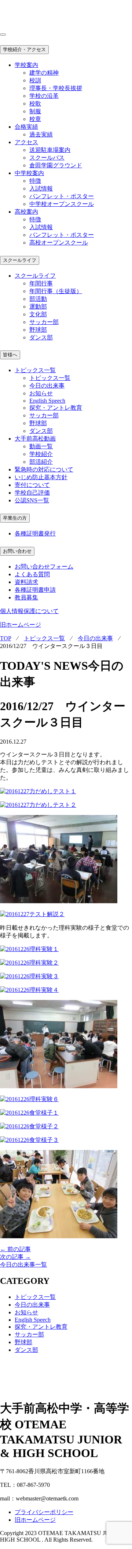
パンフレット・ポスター (61, 196)
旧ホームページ (20, 625)
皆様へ (10, 354)
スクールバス (47, 157)
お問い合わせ (17, 551)
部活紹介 (41, 462)
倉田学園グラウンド (55, 165)
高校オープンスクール (58, 242)
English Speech (47, 401)
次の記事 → (15, 1257)
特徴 (35, 181)
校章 (35, 119)
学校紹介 (41, 454)
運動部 (38, 306)
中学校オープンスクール (61, 204)
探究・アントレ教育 (55, 408)
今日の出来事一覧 (23, 1264)
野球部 (38, 330)
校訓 (35, 80)
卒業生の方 (15, 518)
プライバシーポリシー (44, 1512)
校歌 (35, 103)
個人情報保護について (29, 611)
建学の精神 (44, 73)
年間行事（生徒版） (55, 291)
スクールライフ (19, 260)
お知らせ (41, 393)
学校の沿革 (44, 96)
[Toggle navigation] (3, 34)
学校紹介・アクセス (24, 49)
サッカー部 (44, 322)
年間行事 (41, 283)
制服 (35, 111)
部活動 (38, 299)
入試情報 (41, 188)
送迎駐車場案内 (49, 150)
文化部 (38, 314)
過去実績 (41, 134)
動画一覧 (41, 446)
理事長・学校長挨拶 (55, 88)
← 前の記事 (15, 1249)
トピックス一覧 (49, 378)
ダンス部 (41, 337)
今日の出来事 (47, 385)
